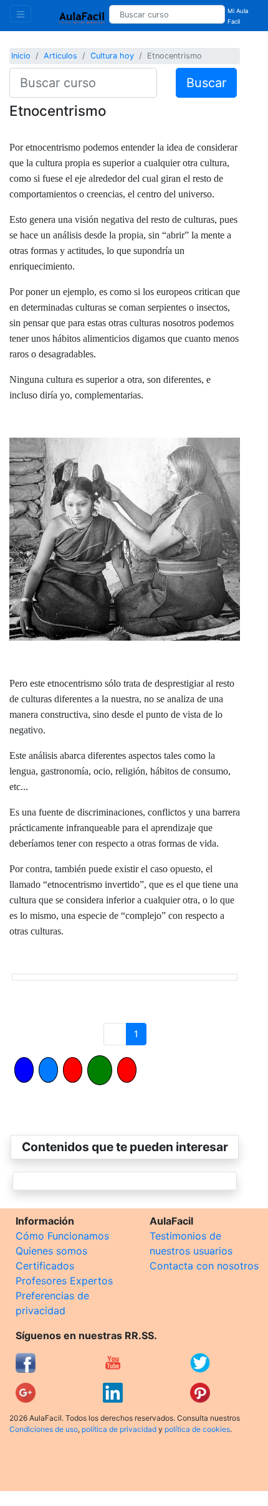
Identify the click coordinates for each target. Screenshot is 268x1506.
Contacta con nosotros (204, 1265)
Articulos (60, 55)
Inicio (21, 55)
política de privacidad (119, 1429)
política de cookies (197, 1429)
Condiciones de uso (43, 1429)
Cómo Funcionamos (62, 1236)
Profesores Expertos (64, 1280)
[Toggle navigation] (20, 13)
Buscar (206, 82)
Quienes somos (51, 1251)
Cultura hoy (112, 55)
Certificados (45, 1265)
